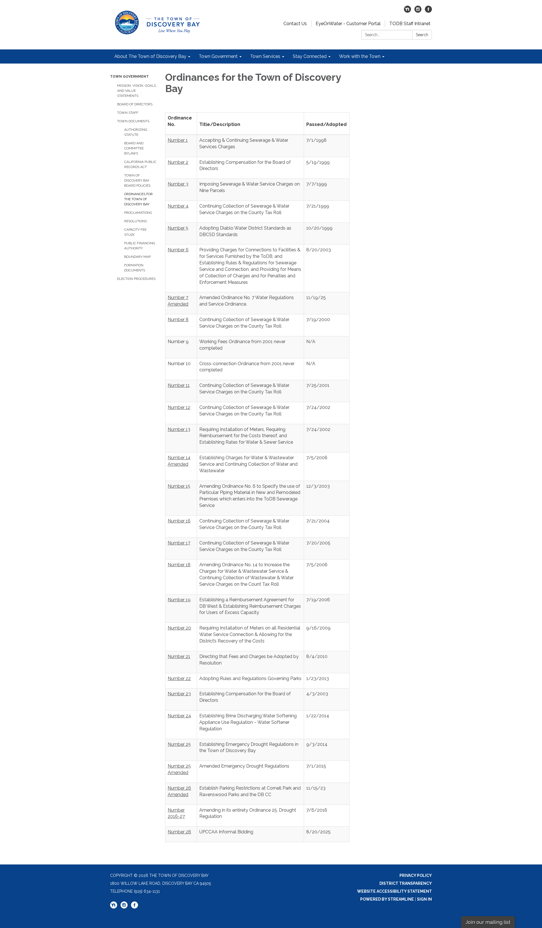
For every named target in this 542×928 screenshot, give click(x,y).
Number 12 (179, 407)
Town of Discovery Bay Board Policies (137, 180)
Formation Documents (134, 267)
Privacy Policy (415, 875)
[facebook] (428, 11)
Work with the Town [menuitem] (360, 56)
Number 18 (179, 564)
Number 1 (178, 140)
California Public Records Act (140, 164)
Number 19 (179, 599)
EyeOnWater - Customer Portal (348, 23)
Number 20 (179, 628)
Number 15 (179, 486)
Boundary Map (137, 257)
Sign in (424, 899)
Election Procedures (136, 279)
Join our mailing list (487, 922)
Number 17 (179, 543)
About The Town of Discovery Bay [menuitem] (150, 56)
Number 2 (178, 162)
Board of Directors (134, 104)
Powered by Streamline (387, 899)
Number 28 (179, 832)
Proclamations (138, 213)
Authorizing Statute (135, 132)
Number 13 (179, 429)
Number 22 (179, 678)
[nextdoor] (407, 11)
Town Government (129, 77)
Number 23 (179, 693)
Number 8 (178, 319)
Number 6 (178, 249)
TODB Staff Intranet (409, 23)
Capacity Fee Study (135, 232)
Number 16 (179, 521)
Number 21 (179, 656)
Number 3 (178, 184)
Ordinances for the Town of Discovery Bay (138, 199)
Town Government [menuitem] (218, 56)
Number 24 (179, 715)
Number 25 (179, 744)
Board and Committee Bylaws (134, 148)
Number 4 (178, 206)
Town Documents (133, 121)
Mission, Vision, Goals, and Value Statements (137, 91)
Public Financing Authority (139, 245)
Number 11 (179, 385)
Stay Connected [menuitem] (310, 56)
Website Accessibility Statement (394, 891)
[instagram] (417, 11)
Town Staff (127, 113)
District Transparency (405, 883)
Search (422, 34)
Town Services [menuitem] (265, 56)
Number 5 (178, 228)
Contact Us (295, 23)
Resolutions (135, 221)
